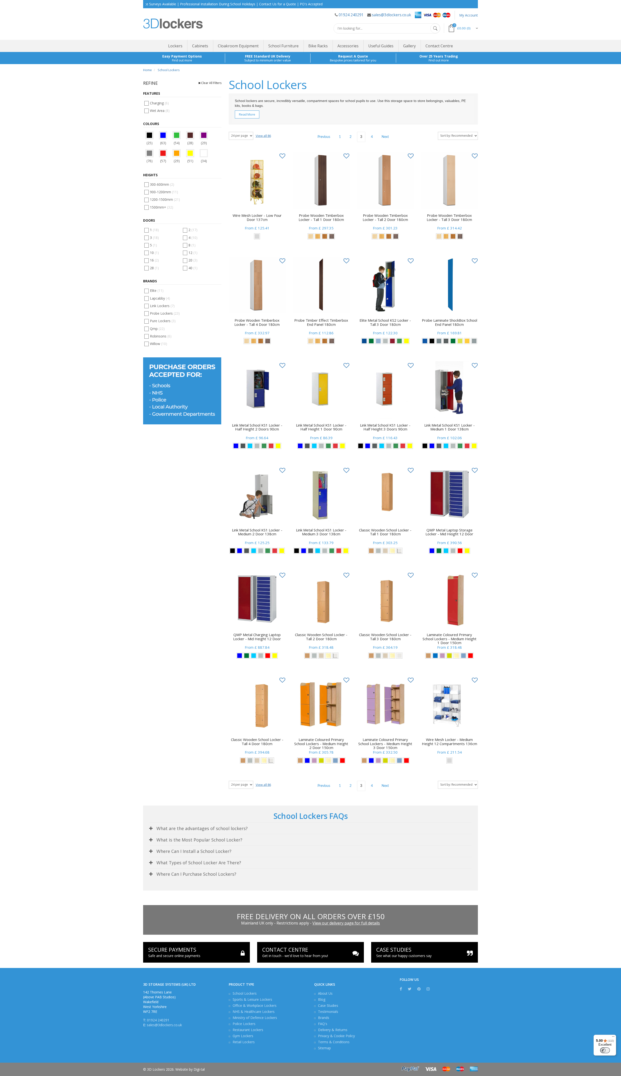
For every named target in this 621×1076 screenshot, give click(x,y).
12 (192, 252)
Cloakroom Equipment (238, 46)
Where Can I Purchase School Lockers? (196, 874)
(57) (163, 161)
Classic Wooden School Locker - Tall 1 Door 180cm (385, 532)
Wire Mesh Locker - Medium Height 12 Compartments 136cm (449, 741)
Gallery (409, 46)
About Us (325, 993)
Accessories (348, 46)
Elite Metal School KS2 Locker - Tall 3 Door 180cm (385, 322)
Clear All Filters (210, 83)
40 (192, 268)
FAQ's (322, 1023)
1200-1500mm (165, 199)
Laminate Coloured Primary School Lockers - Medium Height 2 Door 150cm (321, 743)
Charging (159, 103)
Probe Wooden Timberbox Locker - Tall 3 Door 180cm (449, 217)
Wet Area (160, 110)
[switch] (605, 1050)
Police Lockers (244, 1023)
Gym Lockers (243, 1036)
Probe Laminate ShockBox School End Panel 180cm (449, 322)
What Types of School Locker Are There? (198, 863)
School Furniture (283, 46)
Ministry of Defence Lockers (255, 1017)
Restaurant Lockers (248, 1029)
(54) (177, 143)
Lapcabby (160, 298)
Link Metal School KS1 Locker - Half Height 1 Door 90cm (321, 427)
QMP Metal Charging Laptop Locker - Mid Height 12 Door (257, 636)
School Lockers (245, 993)
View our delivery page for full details (346, 923)
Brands (323, 1017)
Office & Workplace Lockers (255, 1005)
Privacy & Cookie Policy (336, 1036)
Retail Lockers (244, 1042)
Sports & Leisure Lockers (252, 999)
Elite (156, 290)
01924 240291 (351, 14)
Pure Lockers (163, 321)
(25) (150, 143)
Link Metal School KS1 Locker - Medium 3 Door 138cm (321, 532)
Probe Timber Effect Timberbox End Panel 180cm (321, 322)
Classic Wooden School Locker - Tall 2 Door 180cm (321, 636)
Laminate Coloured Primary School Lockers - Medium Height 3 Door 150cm (385, 743)
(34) (204, 161)
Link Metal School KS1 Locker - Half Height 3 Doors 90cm (385, 427)
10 (154, 252)
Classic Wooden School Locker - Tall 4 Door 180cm (257, 741)
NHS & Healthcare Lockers (254, 1011)
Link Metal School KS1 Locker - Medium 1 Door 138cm (449, 427)
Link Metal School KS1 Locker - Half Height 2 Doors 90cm (257, 427)
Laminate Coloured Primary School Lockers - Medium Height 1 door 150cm (449, 638)
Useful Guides (380, 46)
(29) (204, 143)
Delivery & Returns (332, 1029)
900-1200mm (164, 192)
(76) (150, 161)
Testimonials (328, 1011)
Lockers (175, 46)
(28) (190, 143)
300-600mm (162, 184)
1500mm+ (161, 207)
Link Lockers (162, 305)
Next (385, 137)
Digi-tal (199, 1069)
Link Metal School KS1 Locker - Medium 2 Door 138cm (257, 532)
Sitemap (324, 1048)
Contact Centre (439, 46)
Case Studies (328, 1005)
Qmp (157, 328)
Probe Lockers (165, 313)
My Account (468, 15)
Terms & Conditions (334, 1042)
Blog (321, 999)
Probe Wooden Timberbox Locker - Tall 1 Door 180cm (321, 217)
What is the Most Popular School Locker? (199, 840)
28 (154, 268)
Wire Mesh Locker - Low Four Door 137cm (257, 217)
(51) (190, 161)
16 (154, 260)
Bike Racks (318, 46)
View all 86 (263, 136)
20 (192, 260)
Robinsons (161, 336)
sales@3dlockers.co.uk (391, 14)
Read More (247, 114)
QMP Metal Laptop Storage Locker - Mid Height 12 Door (449, 532)
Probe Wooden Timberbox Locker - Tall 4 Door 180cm (257, 322)
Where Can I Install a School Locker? (193, 851)
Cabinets (200, 46)
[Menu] (613, 1038)
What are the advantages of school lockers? (202, 828)
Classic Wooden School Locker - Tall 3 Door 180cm (385, 636)
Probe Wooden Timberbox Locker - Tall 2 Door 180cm (385, 217)
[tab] (310, 828)
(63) (163, 143)
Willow (158, 343)
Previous (324, 137)
